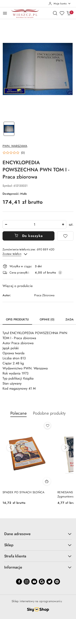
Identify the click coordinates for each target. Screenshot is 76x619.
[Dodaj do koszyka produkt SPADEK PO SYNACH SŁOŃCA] (47, 481)
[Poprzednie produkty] (10, 447)
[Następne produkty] (65, 447)
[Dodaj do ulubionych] (65, 236)
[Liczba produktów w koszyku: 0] (68, 13)
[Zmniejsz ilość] (6, 224)
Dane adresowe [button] (17, 534)
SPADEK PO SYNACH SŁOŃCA (23, 492)
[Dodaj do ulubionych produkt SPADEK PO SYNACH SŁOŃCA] (47, 425)
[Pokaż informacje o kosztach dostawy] (60, 272)
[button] (14, 152)
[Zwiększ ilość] (63, 224)
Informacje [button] (13, 567)
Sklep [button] (9, 545)
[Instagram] (27, 582)
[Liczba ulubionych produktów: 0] (62, 13)
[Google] (42, 582)
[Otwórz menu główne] (5, 13)
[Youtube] (34, 582)
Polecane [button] (18, 413)
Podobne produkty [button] (49, 413)
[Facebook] (19, 582)
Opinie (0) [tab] (47, 319)
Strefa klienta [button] (15, 556)
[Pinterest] (57, 582)
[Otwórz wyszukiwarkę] (55, 13)
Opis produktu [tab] (17, 319)
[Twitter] (49, 582)
